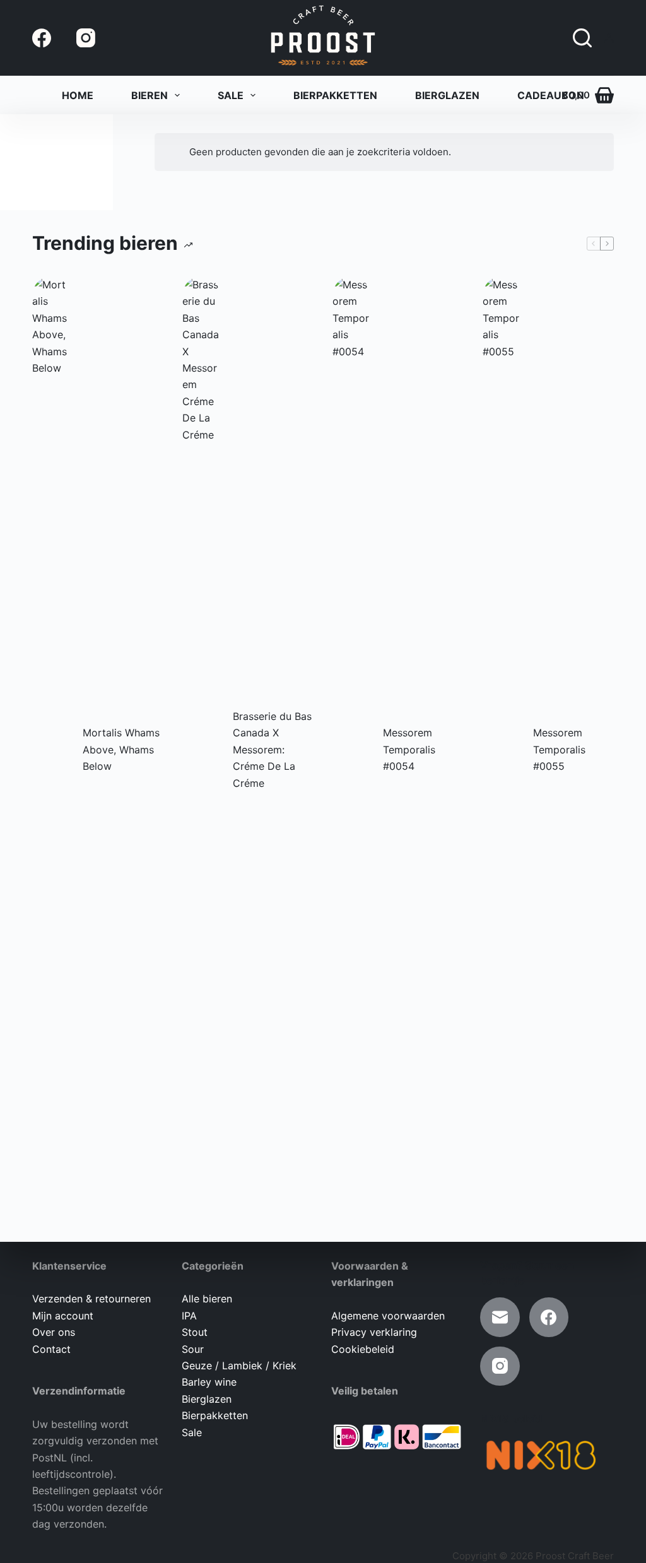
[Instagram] (85, 37)
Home (77, 95)
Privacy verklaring (374, 1332)
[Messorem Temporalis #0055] (501, 749)
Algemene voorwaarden (388, 1315)
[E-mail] (500, 1317)
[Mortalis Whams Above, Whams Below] (51, 749)
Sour (193, 1349)
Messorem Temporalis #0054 (409, 749)
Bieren (149, 95)
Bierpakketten (335, 95)
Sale (231, 95)
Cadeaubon (550, 95)
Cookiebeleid (362, 1349)
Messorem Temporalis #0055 (559, 749)
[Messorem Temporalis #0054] (351, 749)
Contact (51, 1349)
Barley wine (209, 1382)
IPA (189, 1315)
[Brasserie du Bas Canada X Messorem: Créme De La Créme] (201, 749)
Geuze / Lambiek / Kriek (239, 1365)
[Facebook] (41, 37)
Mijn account (62, 1315)
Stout (195, 1332)
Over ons (53, 1332)
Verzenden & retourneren (91, 1298)
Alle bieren (207, 1298)
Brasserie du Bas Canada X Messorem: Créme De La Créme (272, 749)
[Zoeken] (582, 37)
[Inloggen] (609, 38)
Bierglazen (447, 95)
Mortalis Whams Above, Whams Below (121, 749)
